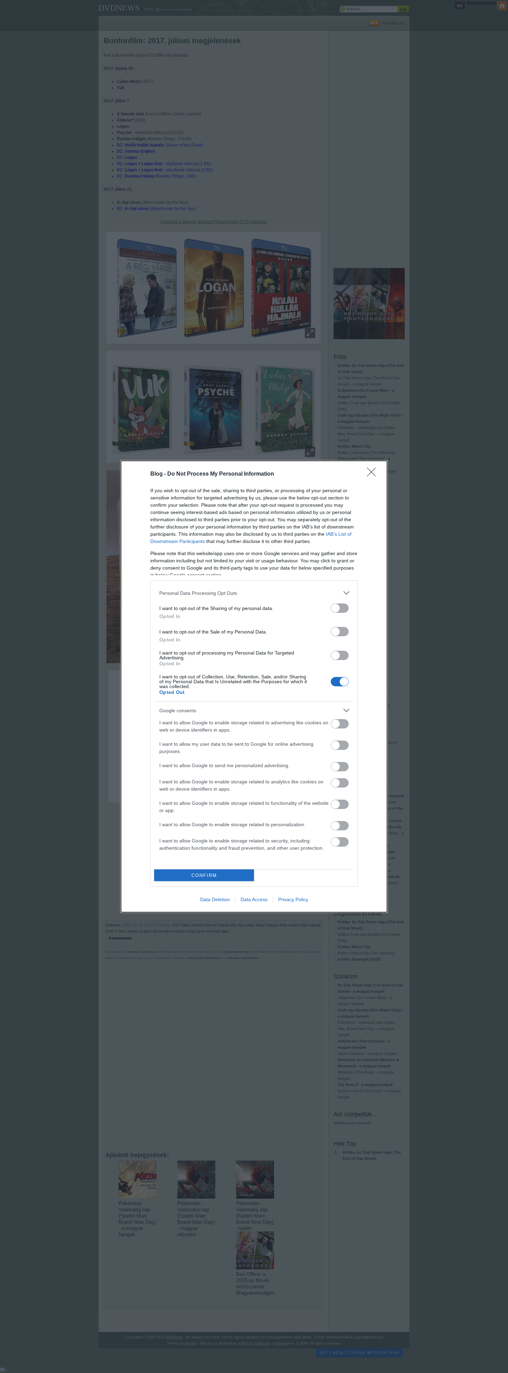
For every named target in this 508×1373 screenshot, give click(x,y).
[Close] (373, 474)
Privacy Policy (293, 899)
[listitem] (254, 593)
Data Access (254, 899)
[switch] (340, 608)
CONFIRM (204, 875)
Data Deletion (215, 899)
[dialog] (254, 686)
